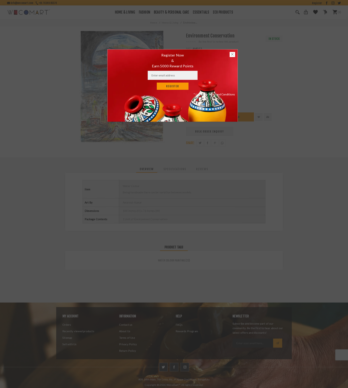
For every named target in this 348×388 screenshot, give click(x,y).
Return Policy (127, 350)
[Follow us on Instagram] (185, 367)
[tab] (146, 169)
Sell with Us (69, 344)
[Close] (232, 54)
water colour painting (171, 260)
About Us (124, 331)
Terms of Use (127, 337)
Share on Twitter (200, 143)
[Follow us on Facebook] (174, 367)
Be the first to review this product (219, 41)
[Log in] (304, 13)
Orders (66, 324)
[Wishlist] (313, 13)
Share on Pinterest (215, 143)
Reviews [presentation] (202, 169)
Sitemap (67, 337)
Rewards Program (187, 331)
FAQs (179, 324)
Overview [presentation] (147, 169)
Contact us (125, 324)
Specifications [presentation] (174, 169)
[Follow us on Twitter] (163, 367)
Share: (190, 143)
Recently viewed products (78, 331)
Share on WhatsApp (222, 143)
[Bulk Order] (322, 13)
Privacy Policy (128, 344)
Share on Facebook (207, 143)
